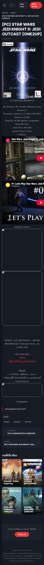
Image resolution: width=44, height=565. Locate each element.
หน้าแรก (5, 13)
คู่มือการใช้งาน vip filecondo (22, 361)
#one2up (17, 422)
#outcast (28, 422)
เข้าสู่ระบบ (22, 5)
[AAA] (13, 13)
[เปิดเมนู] (4, 5)
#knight (6, 422)
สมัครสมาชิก (34, 5)
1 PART (22, 358)
